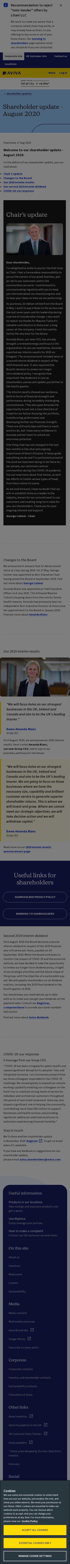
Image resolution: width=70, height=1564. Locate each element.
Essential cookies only (35, 1543)
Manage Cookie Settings (35, 1556)
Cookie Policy (30, 1521)
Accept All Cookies (35, 1530)
